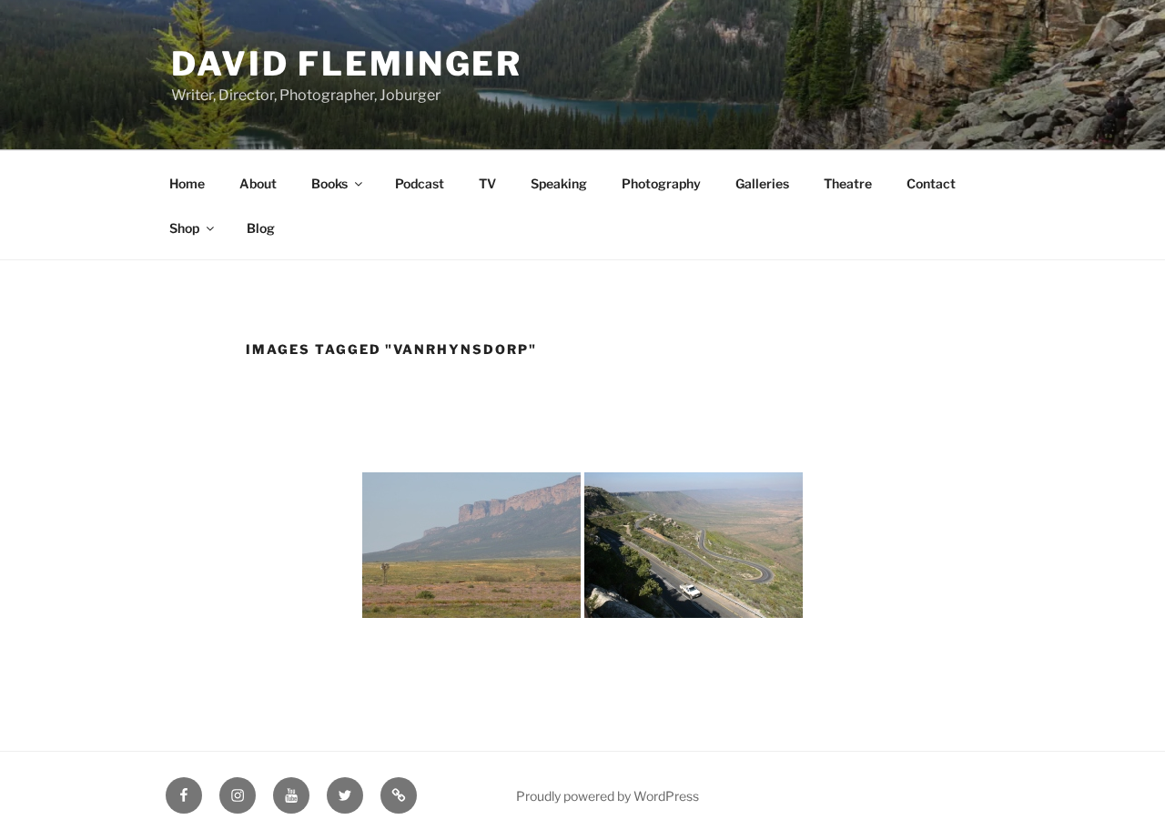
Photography (661, 183)
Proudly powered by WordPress (607, 796)
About (258, 183)
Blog (261, 228)
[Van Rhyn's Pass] (693, 545)
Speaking (559, 183)
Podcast (419, 183)
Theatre (848, 183)
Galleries (762, 183)
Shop (184, 228)
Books (329, 183)
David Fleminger (346, 64)
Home (187, 183)
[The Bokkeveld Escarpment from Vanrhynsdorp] (471, 545)
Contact (931, 183)
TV (487, 183)
